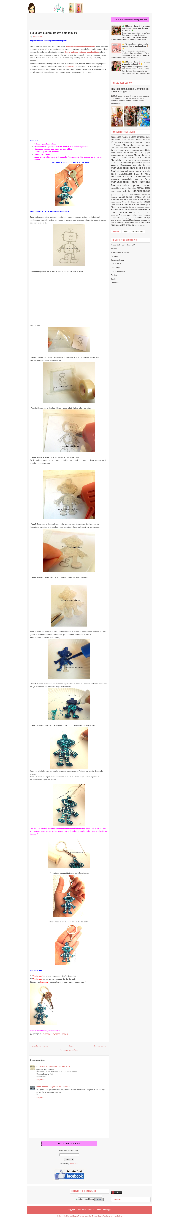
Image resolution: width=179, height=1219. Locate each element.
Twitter (56, 1034)
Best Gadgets (118, 1216)
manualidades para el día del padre (80, 46)
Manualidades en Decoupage (122, 155)
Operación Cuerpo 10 (128, 207)
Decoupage (115, 268)
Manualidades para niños (130, 185)
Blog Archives (137, 231)
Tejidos (113, 279)
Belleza (133, 137)
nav (118, 207)
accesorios (116, 137)
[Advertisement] (50, 21)
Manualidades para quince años (124, 188)
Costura (116, 142)
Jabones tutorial (145, 148)
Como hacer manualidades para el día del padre (53, 32)
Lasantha (88, 1216)
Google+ (65, 1034)
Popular (116, 231)
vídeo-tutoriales (127, 225)
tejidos (143, 217)
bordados (141, 137)
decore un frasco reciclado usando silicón (82, 52)
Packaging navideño (143, 207)
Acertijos (125, 137)
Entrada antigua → (101, 1046)
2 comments (37, 37)
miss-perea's (41, 1066)
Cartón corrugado (128, 139)
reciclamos (126, 212)
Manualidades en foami (135, 158)
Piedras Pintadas (134, 209)
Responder (40, 1080)
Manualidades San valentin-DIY (123, 245)
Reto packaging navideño (127, 217)
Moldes (140, 202)
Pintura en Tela (116, 264)
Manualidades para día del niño (135, 165)
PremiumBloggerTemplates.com (102, 1216)
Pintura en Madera (118, 271)
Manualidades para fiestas (123, 176)
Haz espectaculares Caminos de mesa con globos (130, 90)
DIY (112, 145)
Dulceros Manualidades (125, 145)
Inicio (71, 1046)
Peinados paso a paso (120, 210)
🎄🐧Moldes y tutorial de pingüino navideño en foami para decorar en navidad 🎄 (136, 28)
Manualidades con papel (137, 152)
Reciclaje (114, 256)
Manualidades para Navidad (130, 181)
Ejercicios (141, 145)
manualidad (70, 66)
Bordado (114, 275)
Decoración (139, 142)
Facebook (47, 1034)
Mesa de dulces (129, 202)
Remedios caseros (141, 213)
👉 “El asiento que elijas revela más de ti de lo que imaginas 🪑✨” (135, 46)
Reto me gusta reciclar (129, 215)
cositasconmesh (88, 1210)
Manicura (136, 150)
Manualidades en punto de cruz (126, 160)
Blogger (108, 1210)
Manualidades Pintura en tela (134, 197)
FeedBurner (74, 1164)
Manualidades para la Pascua (136, 179)
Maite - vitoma (42, 1087)
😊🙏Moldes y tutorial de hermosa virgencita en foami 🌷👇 (136, 63)
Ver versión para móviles (69, 1050)
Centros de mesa (142, 140)
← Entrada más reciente (38, 1046)
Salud (137, 218)
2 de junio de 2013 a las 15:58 (58, 1066)
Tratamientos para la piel (134, 223)
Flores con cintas (122, 148)
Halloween (134, 148)
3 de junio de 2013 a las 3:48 (59, 1087)
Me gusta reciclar (136, 199)
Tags (126, 231)
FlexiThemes (68, 1216)
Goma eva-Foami (117, 260)
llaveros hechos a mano (121, 150)
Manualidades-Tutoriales (120, 252)
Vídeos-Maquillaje (140, 225)
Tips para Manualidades (131, 220)
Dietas (147, 143)
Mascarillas (124, 199)
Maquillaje (115, 199)
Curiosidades (128, 143)
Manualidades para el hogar (134, 174)
